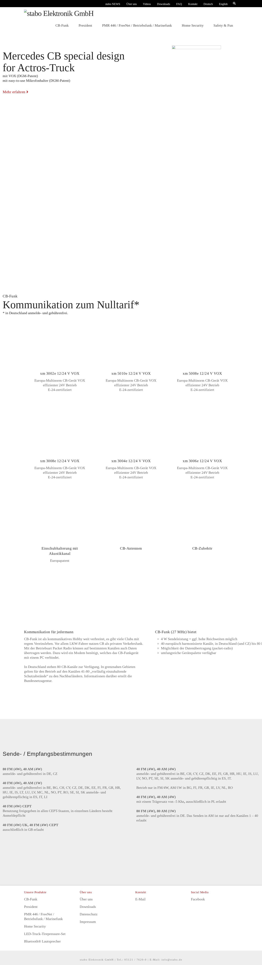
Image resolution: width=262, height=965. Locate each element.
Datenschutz (88, 914)
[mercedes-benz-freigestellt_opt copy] (196, 72)
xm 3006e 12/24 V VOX (202, 461)
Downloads (163, 4)
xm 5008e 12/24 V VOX (202, 373)
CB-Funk (30, 899)
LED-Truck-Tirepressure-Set (45, 934)
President (31, 907)
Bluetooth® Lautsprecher (42, 941)
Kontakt (192, 4)
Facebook (198, 899)
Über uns (131, 4)
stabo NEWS (112, 4)
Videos (147, 4)
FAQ (179, 4)
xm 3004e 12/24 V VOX (131, 461)
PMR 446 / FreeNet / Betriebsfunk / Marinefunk (43, 916)
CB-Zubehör (202, 548)
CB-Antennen (131, 548)
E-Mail (140, 899)
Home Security (35, 926)
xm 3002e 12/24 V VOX (59, 373)
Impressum (88, 922)
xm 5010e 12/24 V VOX (131, 373)
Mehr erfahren (14, 92)
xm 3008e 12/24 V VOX (59, 461)
